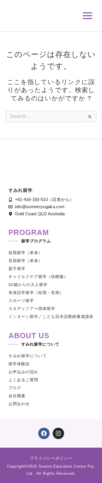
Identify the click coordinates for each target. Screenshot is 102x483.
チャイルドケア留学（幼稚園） (38, 276)
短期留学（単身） (25, 252)
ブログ (14, 387)
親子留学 (17, 268)
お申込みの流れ (23, 372)
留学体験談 (19, 364)
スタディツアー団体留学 (31, 308)
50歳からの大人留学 (28, 284)
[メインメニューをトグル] (87, 16)
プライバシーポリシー (51, 458)
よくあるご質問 (23, 380)
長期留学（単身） (25, 260)
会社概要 (17, 395)
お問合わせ (19, 403)
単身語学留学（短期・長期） (36, 292)
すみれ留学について (27, 356)
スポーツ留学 (21, 300)
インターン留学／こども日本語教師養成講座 (51, 316)
